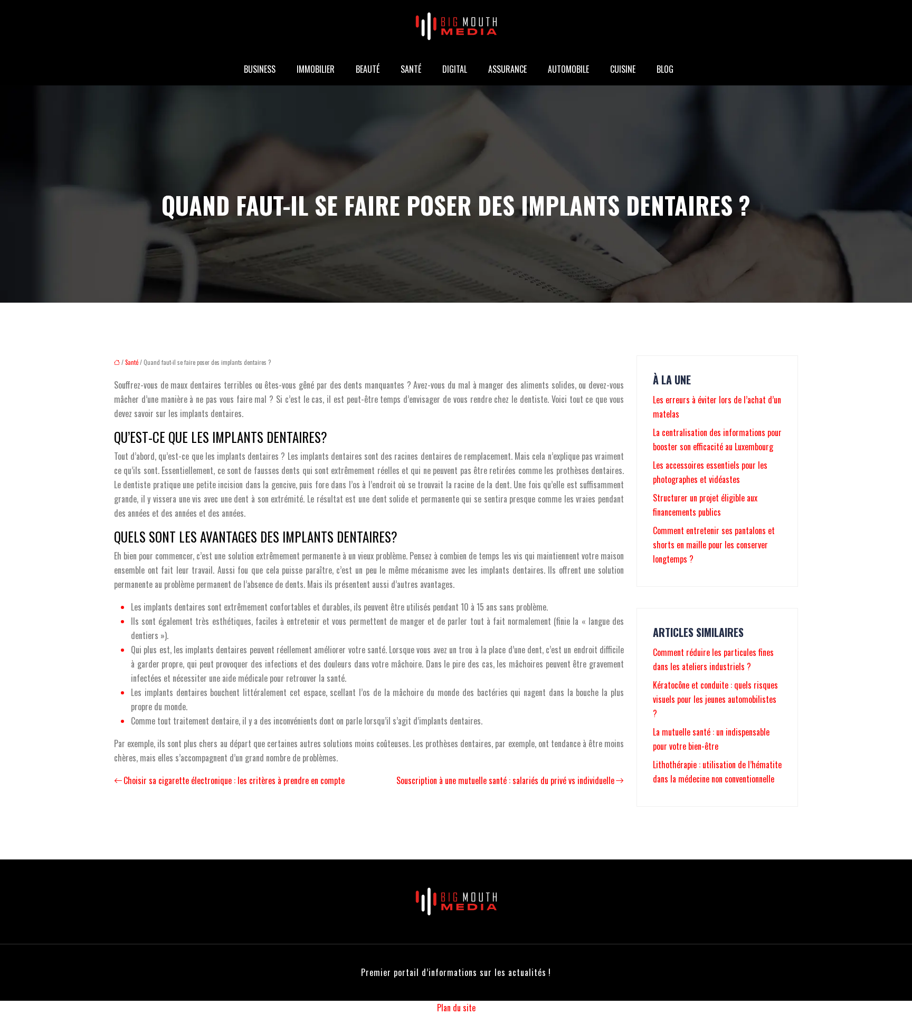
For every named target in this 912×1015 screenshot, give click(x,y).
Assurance (507, 69)
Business (260, 69)
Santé (411, 69)
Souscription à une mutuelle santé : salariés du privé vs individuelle (505, 780)
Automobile (568, 69)
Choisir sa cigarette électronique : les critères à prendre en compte (234, 780)
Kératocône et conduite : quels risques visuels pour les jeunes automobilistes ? (715, 699)
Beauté (367, 69)
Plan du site (456, 1007)
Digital (454, 69)
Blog (665, 69)
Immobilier (316, 69)
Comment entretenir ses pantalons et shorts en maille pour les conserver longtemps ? (714, 544)
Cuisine (622, 69)
